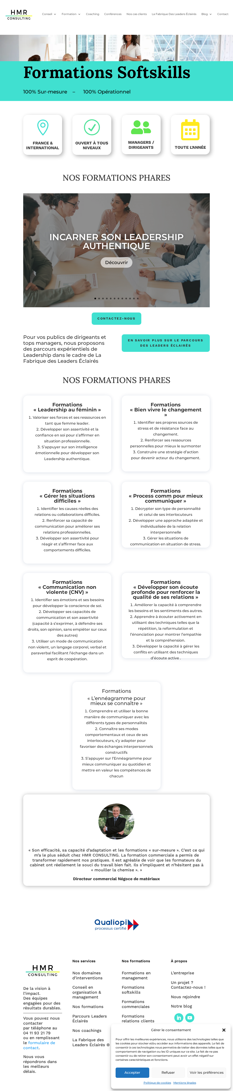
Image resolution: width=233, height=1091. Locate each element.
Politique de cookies (157, 1082)
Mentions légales (184, 1082)
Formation (69, 14)
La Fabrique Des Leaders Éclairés (174, 14)
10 (130, 298)
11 (134, 298)
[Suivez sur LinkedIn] (178, 1017)
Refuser (168, 1072)
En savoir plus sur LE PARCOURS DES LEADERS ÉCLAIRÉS (165, 343)
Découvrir (116, 262)
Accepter (132, 1072)
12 (138, 298)
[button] (224, 1030)
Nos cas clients (137, 14)
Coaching (92, 14)
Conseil (47, 14)
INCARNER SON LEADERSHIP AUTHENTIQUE (116, 241)
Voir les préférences (207, 1072)
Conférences (113, 14)
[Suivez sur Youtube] (189, 1017)
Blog (204, 14)
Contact (222, 14)
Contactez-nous (116, 318)
